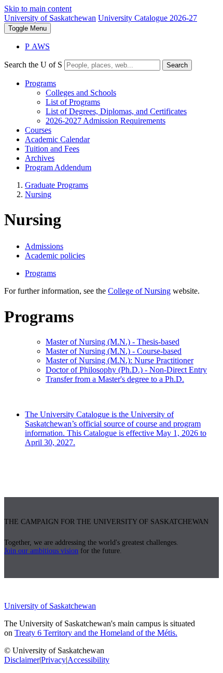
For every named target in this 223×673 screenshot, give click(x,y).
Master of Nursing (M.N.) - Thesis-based (112, 341)
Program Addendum (58, 167)
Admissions (44, 246)
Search (177, 65)
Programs (40, 83)
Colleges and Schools (81, 92)
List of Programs (73, 102)
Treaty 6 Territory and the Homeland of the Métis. (96, 632)
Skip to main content (38, 8)
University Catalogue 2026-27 (147, 17)
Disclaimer (21, 659)
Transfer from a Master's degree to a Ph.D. (115, 379)
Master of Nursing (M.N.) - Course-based (114, 351)
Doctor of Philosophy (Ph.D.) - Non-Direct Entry (126, 369)
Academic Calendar (57, 139)
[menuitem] (122, 102)
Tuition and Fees (52, 148)
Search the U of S (33, 64)
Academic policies (55, 255)
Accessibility (88, 659)
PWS (37, 46)
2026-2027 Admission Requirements (105, 120)
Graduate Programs (56, 185)
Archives (39, 158)
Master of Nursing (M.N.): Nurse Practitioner (119, 360)
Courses (38, 130)
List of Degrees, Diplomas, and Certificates (116, 111)
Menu (27, 28)
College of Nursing (139, 290)
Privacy (53, 659)
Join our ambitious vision (41, 551)
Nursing (38, 194)
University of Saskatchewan (50, 17)
